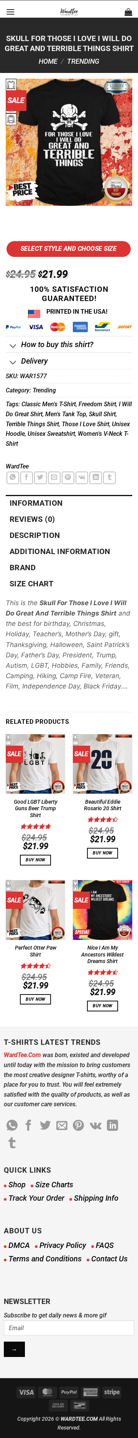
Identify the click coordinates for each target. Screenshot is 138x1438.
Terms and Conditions (45, 1258)
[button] (10, 11)
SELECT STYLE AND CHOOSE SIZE (69, 248)
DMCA (19, 1245)
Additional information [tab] (60, 551)
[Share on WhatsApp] (13, 478)
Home (48, 61)
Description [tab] (35, 535)
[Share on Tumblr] (109, 478)
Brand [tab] (23, 567)
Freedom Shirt (97, 404)
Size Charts (54, 1184)
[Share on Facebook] (26, 478)
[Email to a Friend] (54, 478)
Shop (17, 1184)
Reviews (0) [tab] (32, 519)
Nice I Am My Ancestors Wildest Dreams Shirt (102, 954)
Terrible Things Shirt (32, 424)
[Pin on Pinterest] (68, 478)
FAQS (105, 1245)
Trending (83, 61)
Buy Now (35, 859)
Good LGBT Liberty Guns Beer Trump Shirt (36, 808)
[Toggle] (13, 346)
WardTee (17, 466)
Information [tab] (36, 503)
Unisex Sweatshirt (51, 433)
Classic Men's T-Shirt (48, 404)
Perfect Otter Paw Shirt (35, 951)
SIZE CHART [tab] (31, 583)
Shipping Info (96, 1198)
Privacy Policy (62, 1245)
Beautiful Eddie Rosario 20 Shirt (103, 805)
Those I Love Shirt (85, 424)
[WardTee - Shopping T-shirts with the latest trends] (69, 11)
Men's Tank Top (65, 414)
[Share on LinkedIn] (95, 478)
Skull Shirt (102, 414)
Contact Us (109, 1258)
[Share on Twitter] (40, 478)
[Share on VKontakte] (82, 478)
